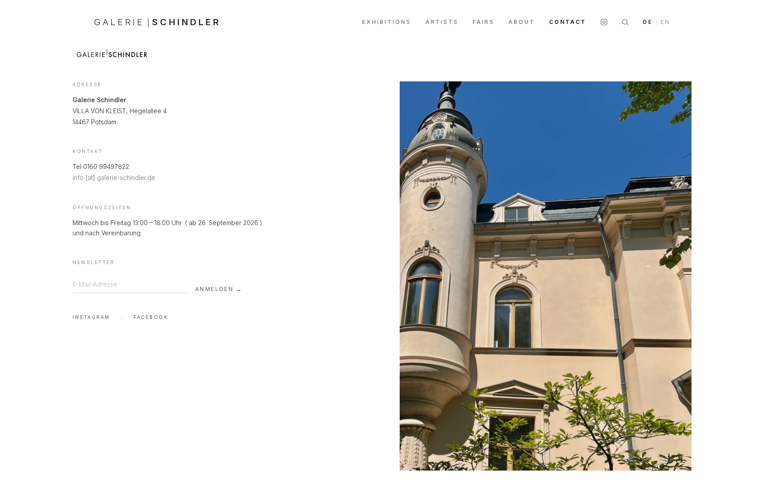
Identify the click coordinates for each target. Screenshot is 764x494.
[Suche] (625, 22)
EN (665, 22)
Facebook (151, 317)
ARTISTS (441, 22)
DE (648, 22)
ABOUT (521, 22)
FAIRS (483, 22)
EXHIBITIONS (386, 22)
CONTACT (567, 22)
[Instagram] (603, 22)
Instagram (91, 317)
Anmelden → (218, 289)
